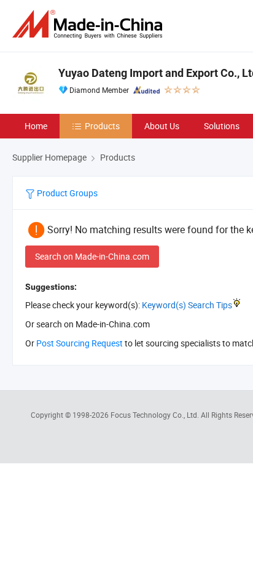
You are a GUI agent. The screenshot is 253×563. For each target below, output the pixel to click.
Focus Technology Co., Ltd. (156, 415)
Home (36, 126)
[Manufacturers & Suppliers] (89, 24)
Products (102, 126)
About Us (161, 126)
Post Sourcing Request (79, 343)
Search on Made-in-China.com (92, 256)
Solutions (221, 126)
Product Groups (66, 193)
